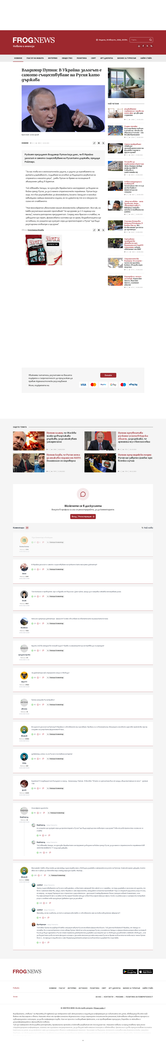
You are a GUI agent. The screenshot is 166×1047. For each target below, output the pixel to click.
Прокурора (41, 924)
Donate (108, 375)
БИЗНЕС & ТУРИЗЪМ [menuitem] (126, 58)
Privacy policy (99, 1008)
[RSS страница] (151, 46)
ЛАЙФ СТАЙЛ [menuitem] (146, 58)
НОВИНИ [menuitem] (18, 58)
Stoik (24, 600)
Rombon (24, 628)
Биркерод (24, 817)
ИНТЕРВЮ (72, 988)
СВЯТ (104, 988)
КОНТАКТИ (108, 996)
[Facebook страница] (143, 46)
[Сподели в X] (103, 143)
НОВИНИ (25, 143)
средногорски (24, 655)
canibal (40, 885)
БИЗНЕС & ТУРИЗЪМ (131, 988)
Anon (24, 573)
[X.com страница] (147, 46)
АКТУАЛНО (83, 988)
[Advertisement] (83, 15)
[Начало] (139, 46)
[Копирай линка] (94, 143)
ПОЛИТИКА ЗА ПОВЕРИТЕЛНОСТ (139, 996)
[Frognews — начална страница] (27, 971)
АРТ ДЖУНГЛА (115, 988)
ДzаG (24, 790)
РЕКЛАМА (119, 996)
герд (24, 763)
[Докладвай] (43, 542)
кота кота (24, 546)
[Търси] (151, 40)
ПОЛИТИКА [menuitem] (82, 58)
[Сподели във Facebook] (98, 143)
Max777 (24, 682)
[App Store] (145, 971)
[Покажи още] (83, 1040)
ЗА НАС (98, 996)
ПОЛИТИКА (94, 988)
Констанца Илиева (36, 230)
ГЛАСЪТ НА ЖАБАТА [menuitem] (35, 58)
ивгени (24, 709)
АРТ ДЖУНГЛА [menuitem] (106, 58)
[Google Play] (130, 971)
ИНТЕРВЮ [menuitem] (52, 58)
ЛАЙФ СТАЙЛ (147, 988)
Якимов (24, 736)
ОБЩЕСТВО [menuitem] (67, 58)
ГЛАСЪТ (62, 988)
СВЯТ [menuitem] (93, 58)
